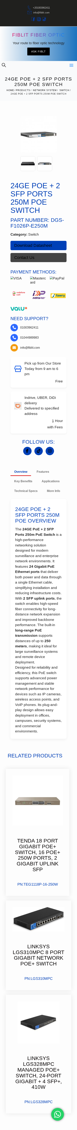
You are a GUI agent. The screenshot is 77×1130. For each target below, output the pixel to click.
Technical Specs (26, 491)
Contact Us (24, 257)
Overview (20, 471)
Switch (64, 90)
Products (23, 90)
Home (10, 90)
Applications (51, 481)
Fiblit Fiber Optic (38, 35)
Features (43, 471)
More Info (53, 491)
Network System (45, 90)
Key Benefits (23, 481)
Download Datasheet (33, 245)
